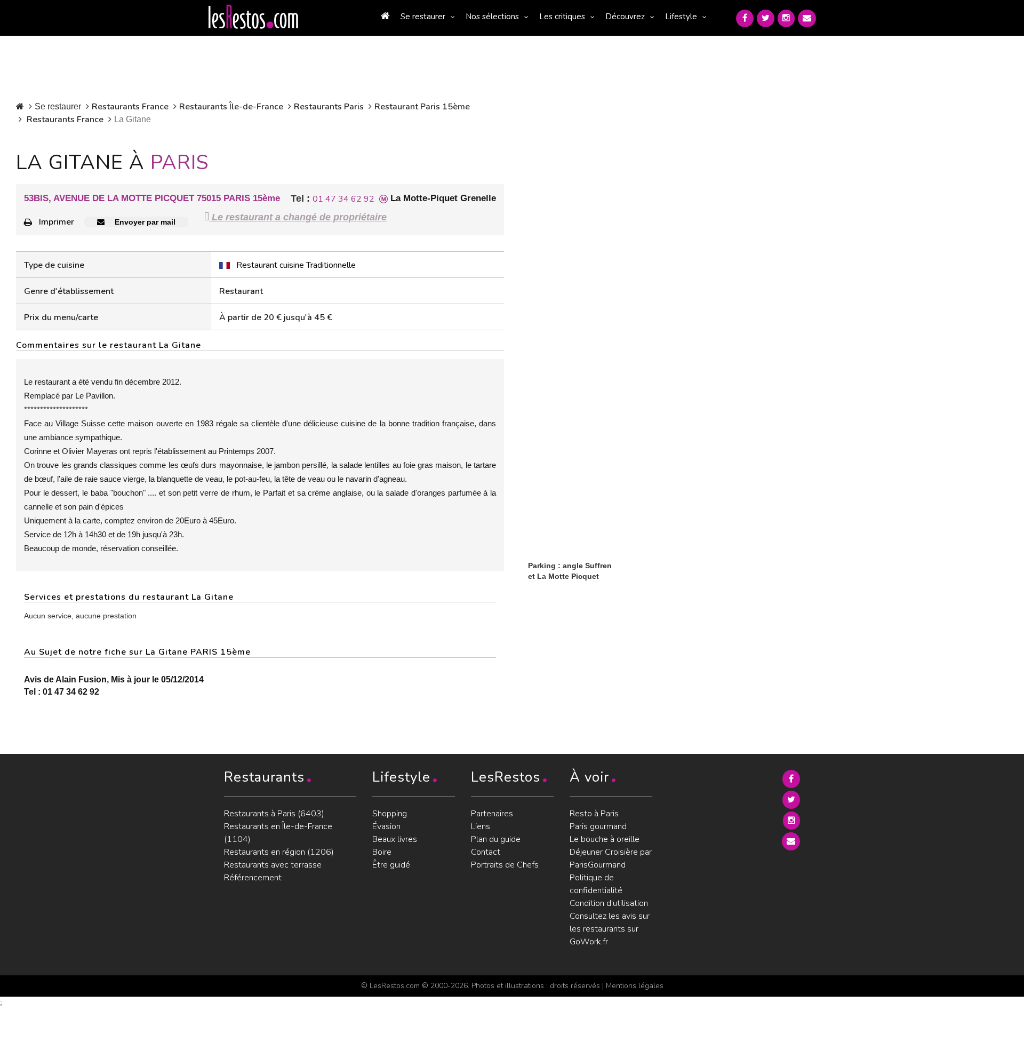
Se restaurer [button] (423, 16)
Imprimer (56, 222)
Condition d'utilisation (609, 903)
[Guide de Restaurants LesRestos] (253, 17)
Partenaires (492, 814)
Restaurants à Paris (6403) (274, 814)
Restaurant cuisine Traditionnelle (296, 265)
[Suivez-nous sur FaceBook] (745, 18)
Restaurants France (130, 107)
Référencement (253, 878)
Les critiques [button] (562, 16)
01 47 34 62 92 (343, 199)
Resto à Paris (594, 814)
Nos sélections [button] (492, 16)
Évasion (386, 826)
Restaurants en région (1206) (279, 852)
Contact (485, 852)
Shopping (389, 814)
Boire (381, 852)
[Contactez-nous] (807, 18)
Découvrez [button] (625, 16)
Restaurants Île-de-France (231, 107)
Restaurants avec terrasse (273, 865)
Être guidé (391, 865)
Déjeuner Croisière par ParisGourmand (611, 858)
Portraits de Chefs (505, 865)
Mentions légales (634, 986)
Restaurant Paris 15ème (422, 107)
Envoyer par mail (144, 222)
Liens (480, 826)
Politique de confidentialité (596, 884)
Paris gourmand (598, 826)
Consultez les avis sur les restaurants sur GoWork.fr (610, 929)
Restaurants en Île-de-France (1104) (278, 833)
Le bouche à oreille (604, 839)
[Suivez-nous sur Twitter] (765, 18)
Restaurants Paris (329, 107)
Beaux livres (394, 839)
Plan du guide (496, 839)
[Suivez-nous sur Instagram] (786, 18)
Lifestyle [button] (681, 16)
